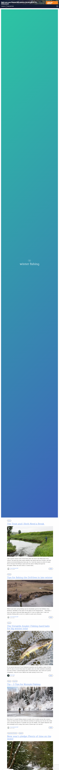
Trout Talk (15, 681)
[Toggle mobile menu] (44, 6)
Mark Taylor (12, 675)
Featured (21, 733)
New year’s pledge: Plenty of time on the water (29, 737)
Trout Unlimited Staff (14, 568)
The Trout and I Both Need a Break (26, 524)
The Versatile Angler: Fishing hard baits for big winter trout (28, 627)
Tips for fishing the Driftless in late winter (29, 577)
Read (51, 568)
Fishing (9, 520)
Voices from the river (12, 733)
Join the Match (49, 3)
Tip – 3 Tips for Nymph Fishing (23, 684)
